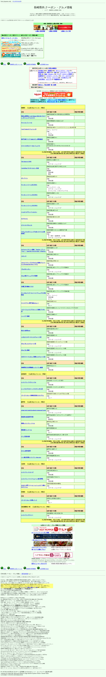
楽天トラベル (4, 668)
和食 (48, 72)
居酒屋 (50, 70)
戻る (4, 64)
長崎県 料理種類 (31, 64)
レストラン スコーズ (27, 472)
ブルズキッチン (25, 269)
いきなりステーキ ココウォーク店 (31, 337)
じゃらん (10, 668)
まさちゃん (24, 218)
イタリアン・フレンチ (66, 72)
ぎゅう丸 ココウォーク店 (28, 343)
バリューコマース (36, 639)
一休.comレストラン (13, 609)
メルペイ (31, 663)
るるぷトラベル (17, 668)
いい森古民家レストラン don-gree (31, 457)
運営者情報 (25, 573)
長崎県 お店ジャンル (16, 64)
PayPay (38, 660)
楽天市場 (29, 654)
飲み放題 (47, 85)
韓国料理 (57, 79)
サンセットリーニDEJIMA (29, 184)
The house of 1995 (26, 161)
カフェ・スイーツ (52, 77)
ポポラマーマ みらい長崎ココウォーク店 (33, 356)
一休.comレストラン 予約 (39, 540)
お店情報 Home (44, 64)
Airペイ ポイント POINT (38, 657)
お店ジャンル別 (52, 100)
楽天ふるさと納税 (40, 663)
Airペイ (10, 657)
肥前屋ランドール (26, 430)
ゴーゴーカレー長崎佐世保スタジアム (32, 395)
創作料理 (41, 72)
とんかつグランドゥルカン (29, 212)
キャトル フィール (26, 122)
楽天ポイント (29, 668)
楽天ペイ (41, 654)
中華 (39, 74)
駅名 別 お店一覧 (52, 101)
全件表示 (41, 70)
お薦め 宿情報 (53, 31)
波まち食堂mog (25, 330)
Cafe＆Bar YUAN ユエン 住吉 (30, 168)
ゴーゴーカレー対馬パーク (29, 500)
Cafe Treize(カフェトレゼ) (28, 129)
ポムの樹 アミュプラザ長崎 (29, 275)
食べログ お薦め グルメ (39, 549)
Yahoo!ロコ (35, 605)
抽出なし (41, 85)
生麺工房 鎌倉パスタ (27, 286)
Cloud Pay (18, 642)
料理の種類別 (52, 68)
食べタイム (3, 653)
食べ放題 (53, 85)
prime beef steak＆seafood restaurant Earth (33, 410)
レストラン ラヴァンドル (28, 382)
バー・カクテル (66, 76)
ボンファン (24, 178)
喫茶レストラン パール (28, 423)
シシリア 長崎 (25, 316)
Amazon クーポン (11, 653)
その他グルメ (65, 77)
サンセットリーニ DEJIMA (29, 195)
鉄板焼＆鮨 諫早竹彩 (27, 417)
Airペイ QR (20, 657)
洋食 (55, 72)
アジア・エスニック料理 (64, 74)
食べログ (3, 615)
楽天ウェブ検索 (12, 641)
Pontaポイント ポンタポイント (8, 644)
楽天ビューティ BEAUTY (39, 563)
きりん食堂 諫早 (26, 451)
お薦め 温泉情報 (40, 31)
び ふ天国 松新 (25, 436)
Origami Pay (29, 660)
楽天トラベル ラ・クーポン (9, 38)
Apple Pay (10, 662)
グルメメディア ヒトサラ (39, 547)
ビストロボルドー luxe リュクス (30, 145)
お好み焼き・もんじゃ (45, 79)
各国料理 (41, 76)
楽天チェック (15, 656)
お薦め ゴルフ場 (66, 31)
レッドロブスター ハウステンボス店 (32, 389)
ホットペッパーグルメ (6, 590)
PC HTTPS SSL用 (17, 1)
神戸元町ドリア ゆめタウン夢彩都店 (32, 139)
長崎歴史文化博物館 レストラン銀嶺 (32, 367)
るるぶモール (4, 621)
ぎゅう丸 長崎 (25, 350)
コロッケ (23, 256)
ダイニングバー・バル (62, 70)
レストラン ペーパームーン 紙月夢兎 (32, 478)
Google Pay (6, 642)
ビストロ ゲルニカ (26, 225)
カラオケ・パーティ (52, 76)
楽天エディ (3, 656)
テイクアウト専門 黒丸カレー (30, 303)
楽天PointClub (27, 662)
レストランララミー (27, 515)
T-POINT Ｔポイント (34, 644)
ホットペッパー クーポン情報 (40, 532)
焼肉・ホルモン (49, 74)
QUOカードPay (17, 663)
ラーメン (41, 77)
